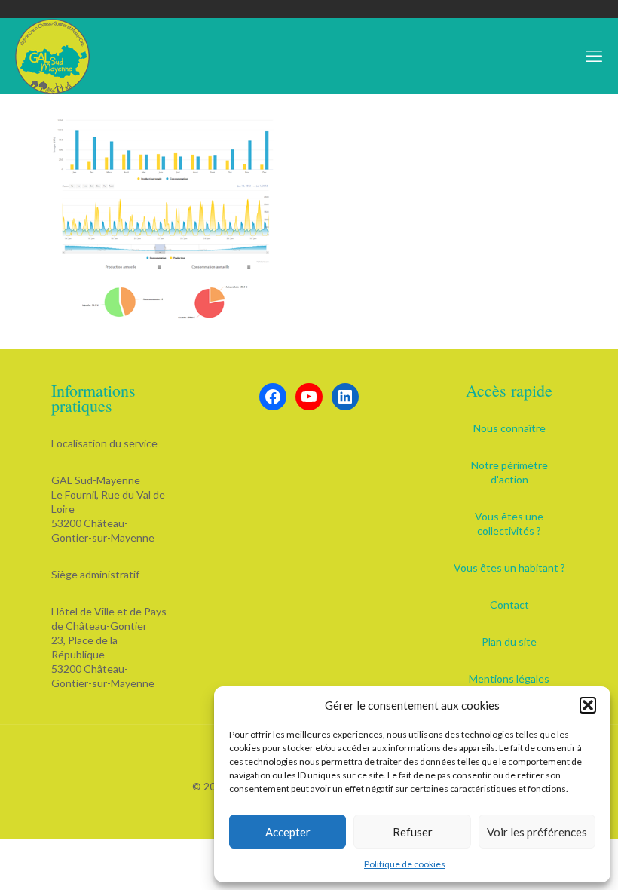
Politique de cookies (404, 864)
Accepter (288, 832)
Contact (509, 604)
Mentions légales (509, 678)
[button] (587, 705)
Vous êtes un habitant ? (509, 567)
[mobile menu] (594, 56)
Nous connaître (509, 428)
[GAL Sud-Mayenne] (52, 56)
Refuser (413, 832)
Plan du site (509, 641)
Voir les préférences (537, 832)
